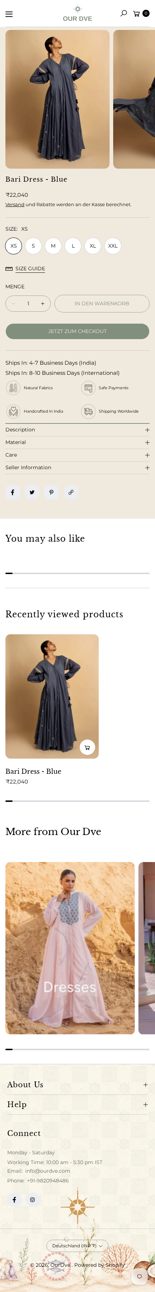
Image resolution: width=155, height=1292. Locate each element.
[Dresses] (70, 948)
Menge (15, 286)
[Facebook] (14, 1200)
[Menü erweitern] (9, 14)
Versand (15, 204)
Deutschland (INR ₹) (74, 1245)
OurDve (61, 1265)
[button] (124, 13)
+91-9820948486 (48, 1180)
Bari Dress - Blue (33, 772)
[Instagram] (32, 1200)
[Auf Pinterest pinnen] (51, 492)
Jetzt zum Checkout (77, 331)
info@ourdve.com (47, 1171)
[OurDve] (77, 12)
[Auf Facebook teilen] (12, 492)
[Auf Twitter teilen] (32, 492)
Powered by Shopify (99, 1265)
